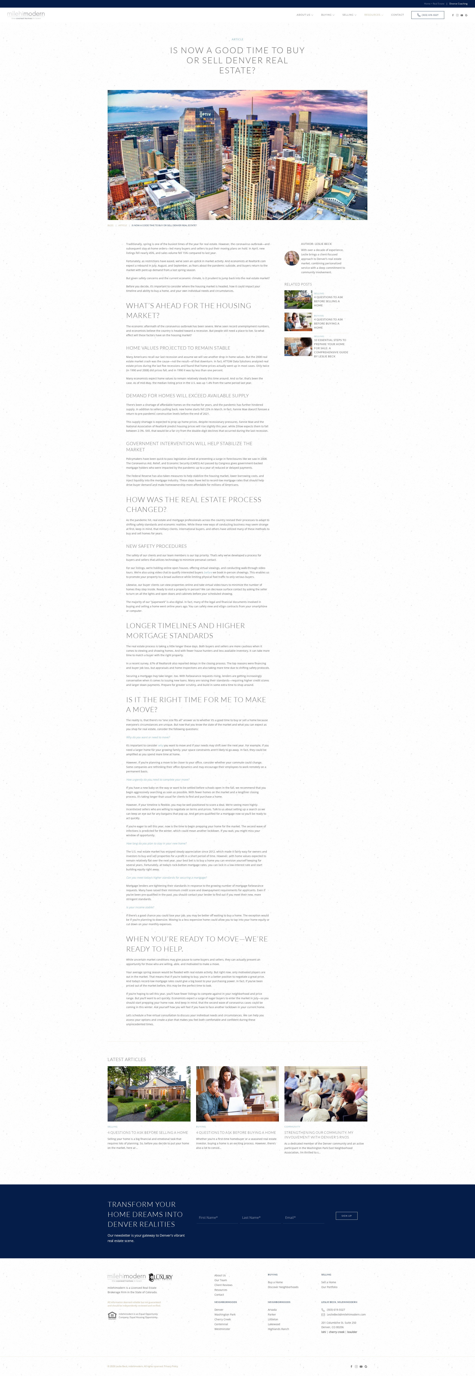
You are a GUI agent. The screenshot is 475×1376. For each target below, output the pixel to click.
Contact (397, 14)
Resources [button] (372, 14)
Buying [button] (326, 14)
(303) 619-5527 (430, 15)
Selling (319, 293)
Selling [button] (348, 14)
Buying (319, 315)
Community (292, 1126)
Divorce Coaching (458, 3)
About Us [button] (303, 14)
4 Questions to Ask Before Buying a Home (328, 323)
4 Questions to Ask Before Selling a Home (328, 301)
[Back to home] (26, 15)
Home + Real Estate (434, 3)
